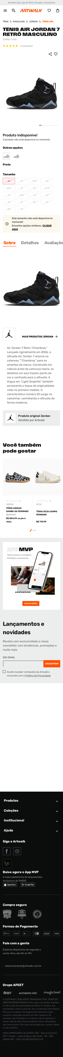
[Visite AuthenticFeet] (28, 993)
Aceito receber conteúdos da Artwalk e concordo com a (29, 673)
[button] (13, 10)
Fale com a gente (16, 943)
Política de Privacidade (38, 675)
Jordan (33, 21)
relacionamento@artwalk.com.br (23, 965)
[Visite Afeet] (7, 993)
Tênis (5, 21)
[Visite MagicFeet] (52, 993)
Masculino (19, 21)
